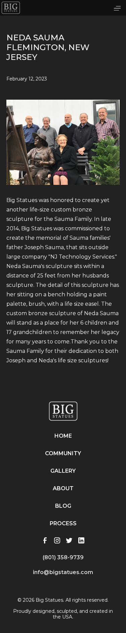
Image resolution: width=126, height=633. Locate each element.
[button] (117, 7)
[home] (11, 7)
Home (63, 436)
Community (63, 453)
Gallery (63, 471)
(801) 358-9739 (63, 557)
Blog (63, 506)
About (63, 488)
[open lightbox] (63, 150)
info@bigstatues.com (63, 572)
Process (63, 523)
